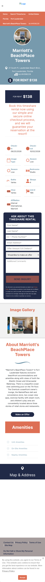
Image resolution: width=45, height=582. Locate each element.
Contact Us (8, 542)
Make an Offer (22, 414)
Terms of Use (35, 542)
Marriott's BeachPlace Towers (14, 24)
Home (5, 14)
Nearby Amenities (19, 455)
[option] (22, 325)
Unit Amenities (18, 442)
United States (33, 14)
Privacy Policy (21, 542)
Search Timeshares (18, 14)
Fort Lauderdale (17, 19)
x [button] (43, 558)
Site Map (8, 545)
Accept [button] (22, 577)
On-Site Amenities (19, 448)
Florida (5, 19)
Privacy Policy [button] (8, 571)
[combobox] (8, 237)
